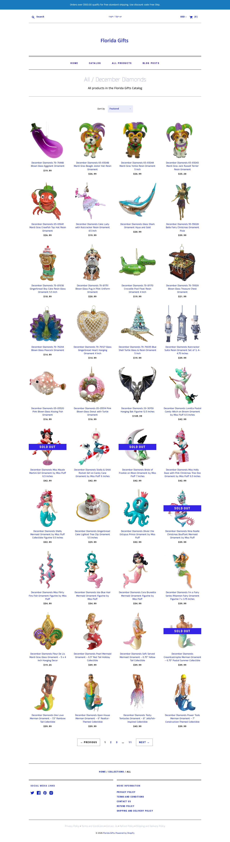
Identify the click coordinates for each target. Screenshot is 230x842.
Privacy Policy (126, 792)
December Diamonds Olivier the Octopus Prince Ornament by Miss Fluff (137, 534)
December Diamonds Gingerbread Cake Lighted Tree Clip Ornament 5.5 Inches (92, 534)
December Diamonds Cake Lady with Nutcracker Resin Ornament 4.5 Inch (92, 227)
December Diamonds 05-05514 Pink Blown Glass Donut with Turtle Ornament (92, 412)
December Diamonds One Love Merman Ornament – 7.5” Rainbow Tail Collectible (47, 718)
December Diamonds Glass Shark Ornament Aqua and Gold (137, 225)
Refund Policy (125, 806)
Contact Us (124, 801)
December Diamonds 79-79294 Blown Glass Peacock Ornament (47, 348)
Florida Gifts (109, 833)
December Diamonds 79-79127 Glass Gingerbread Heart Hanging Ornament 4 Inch (92, 350)
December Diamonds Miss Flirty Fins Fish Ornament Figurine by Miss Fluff (47, 596)
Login (111, 16)
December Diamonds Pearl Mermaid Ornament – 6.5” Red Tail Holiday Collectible (92, 657)
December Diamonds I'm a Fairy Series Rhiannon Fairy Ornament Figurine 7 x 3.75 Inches (182, 596)
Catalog (95, 63)
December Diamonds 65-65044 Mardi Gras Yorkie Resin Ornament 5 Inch (137, 166)
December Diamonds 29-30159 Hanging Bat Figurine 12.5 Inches (137, 410)
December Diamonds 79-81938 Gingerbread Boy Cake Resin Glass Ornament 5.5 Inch (48, 289)
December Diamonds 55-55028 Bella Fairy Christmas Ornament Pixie (182, 227)
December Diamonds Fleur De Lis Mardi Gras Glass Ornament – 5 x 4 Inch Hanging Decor (47, 657)
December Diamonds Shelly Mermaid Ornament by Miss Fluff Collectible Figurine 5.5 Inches (47, 534)
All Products (122, 63)
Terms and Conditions (130, 797)
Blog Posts (151, 63)
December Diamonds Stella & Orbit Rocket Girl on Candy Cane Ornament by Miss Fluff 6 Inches (92, 473)
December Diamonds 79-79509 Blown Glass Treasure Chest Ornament (182, 289)
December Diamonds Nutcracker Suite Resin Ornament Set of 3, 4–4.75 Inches (182, 350)
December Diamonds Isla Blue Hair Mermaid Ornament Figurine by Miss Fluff (93, 596)
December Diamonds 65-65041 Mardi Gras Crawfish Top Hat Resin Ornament (47, 227)
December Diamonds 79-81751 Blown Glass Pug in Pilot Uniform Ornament (92, 289)
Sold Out (48, 447)
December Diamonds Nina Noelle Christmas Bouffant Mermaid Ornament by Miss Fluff (182, 534)
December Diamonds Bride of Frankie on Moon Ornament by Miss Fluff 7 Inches (137, 473)
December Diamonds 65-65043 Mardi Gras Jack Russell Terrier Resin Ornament (182, 166)
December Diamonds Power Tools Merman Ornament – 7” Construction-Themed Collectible (182, 718)
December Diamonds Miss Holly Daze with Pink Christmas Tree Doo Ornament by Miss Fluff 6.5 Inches (182, 473)
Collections (116, 771)
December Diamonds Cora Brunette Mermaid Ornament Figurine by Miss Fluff (137, 596)
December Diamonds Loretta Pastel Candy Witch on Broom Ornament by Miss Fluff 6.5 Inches (182, 412)
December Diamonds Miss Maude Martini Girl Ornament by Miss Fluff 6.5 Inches (47, 473)
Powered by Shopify (125, 833)
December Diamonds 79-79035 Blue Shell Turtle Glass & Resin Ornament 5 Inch (137, 350)
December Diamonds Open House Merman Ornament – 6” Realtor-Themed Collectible (92, 718)
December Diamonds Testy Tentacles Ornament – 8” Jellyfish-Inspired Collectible (137, 718)
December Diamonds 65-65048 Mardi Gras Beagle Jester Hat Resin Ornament (92, 166)
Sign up (118, 16)
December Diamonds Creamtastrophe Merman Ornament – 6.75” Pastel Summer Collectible (182, 657)
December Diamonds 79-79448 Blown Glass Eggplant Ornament (48, 164)
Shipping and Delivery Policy (135, 811)
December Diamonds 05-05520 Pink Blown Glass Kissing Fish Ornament (47, 412)
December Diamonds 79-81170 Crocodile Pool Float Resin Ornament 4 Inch (137, 289)
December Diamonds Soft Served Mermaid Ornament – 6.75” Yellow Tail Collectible (137, 657)
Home (74, 63)
